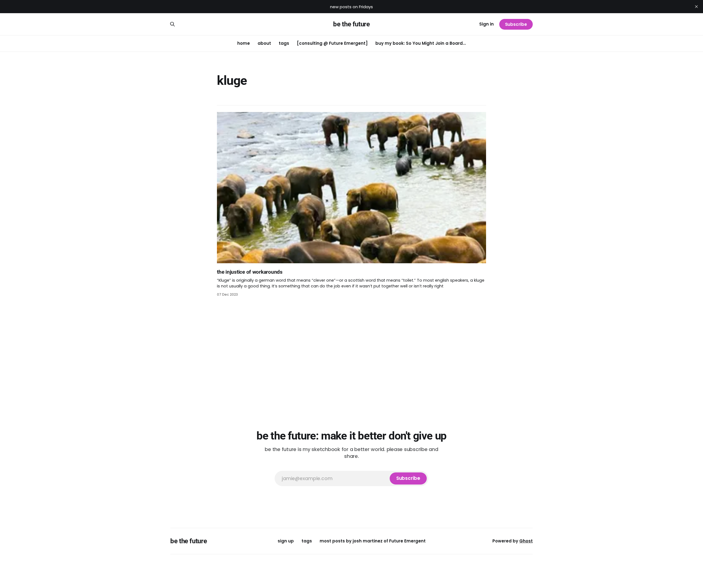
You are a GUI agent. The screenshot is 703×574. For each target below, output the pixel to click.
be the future (351, 24)
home (243, 43)
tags (284, 43)
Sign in (486, 24)
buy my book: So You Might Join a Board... (420, 43)
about (264, 43)
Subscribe (516, 24)
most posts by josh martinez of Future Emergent (373, 541)
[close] (696, 6)
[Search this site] (172, 24)
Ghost (526, 541)
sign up (286, 541)
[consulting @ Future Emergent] (332, 43)
